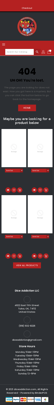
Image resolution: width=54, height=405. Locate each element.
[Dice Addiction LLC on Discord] (38, 3)
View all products (27, 265)
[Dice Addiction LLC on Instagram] (27, 3)
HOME (27, 108)
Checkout (27, 8)
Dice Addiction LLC (27, 290)
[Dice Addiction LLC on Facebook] (15, 3)
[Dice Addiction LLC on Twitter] (21, 3)
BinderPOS (41, 392)
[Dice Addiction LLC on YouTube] (32, 3)
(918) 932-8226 (27, 325)
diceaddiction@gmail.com (27, 339)
